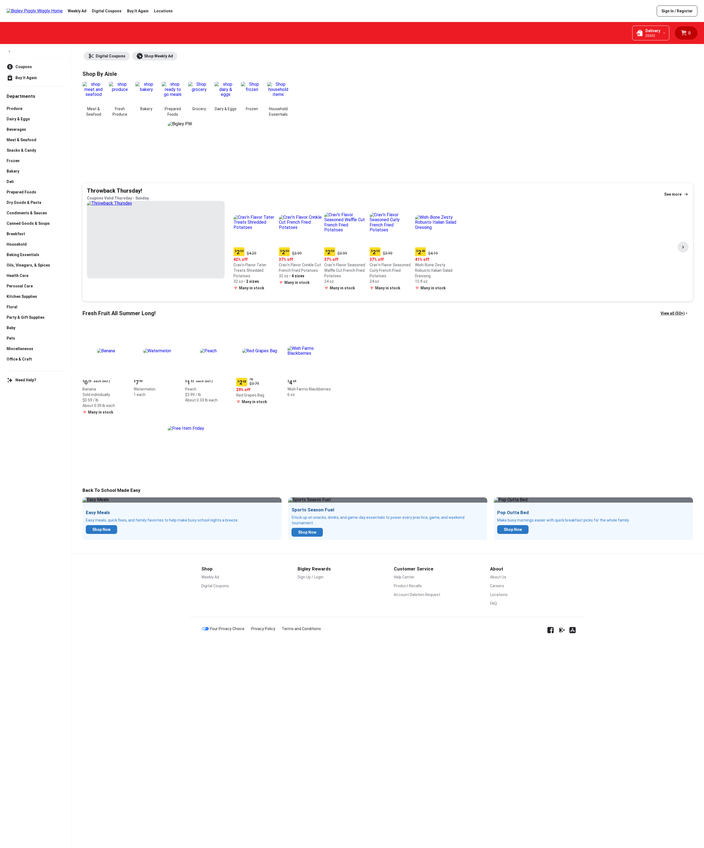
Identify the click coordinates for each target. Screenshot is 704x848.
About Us (498, 577)
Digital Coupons (107, 11)
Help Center (404, 577)
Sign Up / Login (310, 577)
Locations (163, 11)
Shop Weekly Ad (158, 56)
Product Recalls (408, 586)
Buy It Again (137, 11)
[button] (255, 247)
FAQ (493, 603)
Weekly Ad (77, 11)
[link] (677, 10)
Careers (497, 586)
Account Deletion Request (417, 594)
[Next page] (683, 247)
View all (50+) (673, 313)
